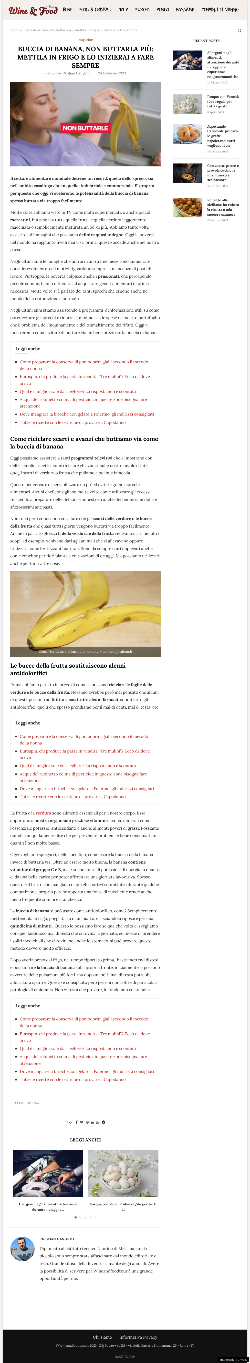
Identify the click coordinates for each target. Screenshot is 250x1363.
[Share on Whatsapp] (97, 1122)
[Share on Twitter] (81, 1122)
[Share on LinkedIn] (92, 1122)
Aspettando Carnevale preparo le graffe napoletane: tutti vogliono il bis (222, 136)
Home (67, 9)
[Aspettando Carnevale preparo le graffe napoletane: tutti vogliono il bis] (187, 134)
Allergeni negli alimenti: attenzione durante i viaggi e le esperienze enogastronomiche (223, 65)
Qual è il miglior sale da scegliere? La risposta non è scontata (78, 391)
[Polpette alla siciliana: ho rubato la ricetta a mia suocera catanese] (187, 207)
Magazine (185, 9)
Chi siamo (102, 1337)
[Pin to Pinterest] (87, 1122)
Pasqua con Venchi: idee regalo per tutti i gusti (223, 101)
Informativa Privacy (138, 1337)
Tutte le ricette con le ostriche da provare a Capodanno (73, 422)
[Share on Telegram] (103, 1122)
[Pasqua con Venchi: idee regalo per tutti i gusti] (123, 1173)
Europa (142, 9)
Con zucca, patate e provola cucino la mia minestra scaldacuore (223, 172)
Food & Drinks (94, 9)
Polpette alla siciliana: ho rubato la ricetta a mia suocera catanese (223, 207)
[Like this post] (70, 1122)
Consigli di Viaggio (220, 9)
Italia (123, 9)
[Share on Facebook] (77, 1122)
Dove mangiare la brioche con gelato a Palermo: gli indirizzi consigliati (87, 414)
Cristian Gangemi (76, 73)
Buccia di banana (26, 1103)
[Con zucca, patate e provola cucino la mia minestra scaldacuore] (187, 173)
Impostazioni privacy (233, 1359)
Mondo (163, 9)
